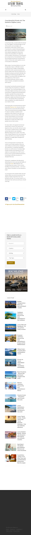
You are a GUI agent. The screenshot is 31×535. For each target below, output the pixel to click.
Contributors (19, 529)
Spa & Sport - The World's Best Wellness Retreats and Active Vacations (21, 447)
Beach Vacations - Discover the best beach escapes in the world (21, 375)
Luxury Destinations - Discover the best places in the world (21, 408)
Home (7, 529)
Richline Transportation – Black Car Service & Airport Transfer (21, 304)
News (18, 14)
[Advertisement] (16, 218)
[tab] (10, 297)
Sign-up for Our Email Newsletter (15, 204)
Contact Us (12, 529)
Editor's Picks (9, 531)
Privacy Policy (16, 531)
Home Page (13, 14)
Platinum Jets (13, 107)
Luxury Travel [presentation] (10, 297)
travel (11, 163)
